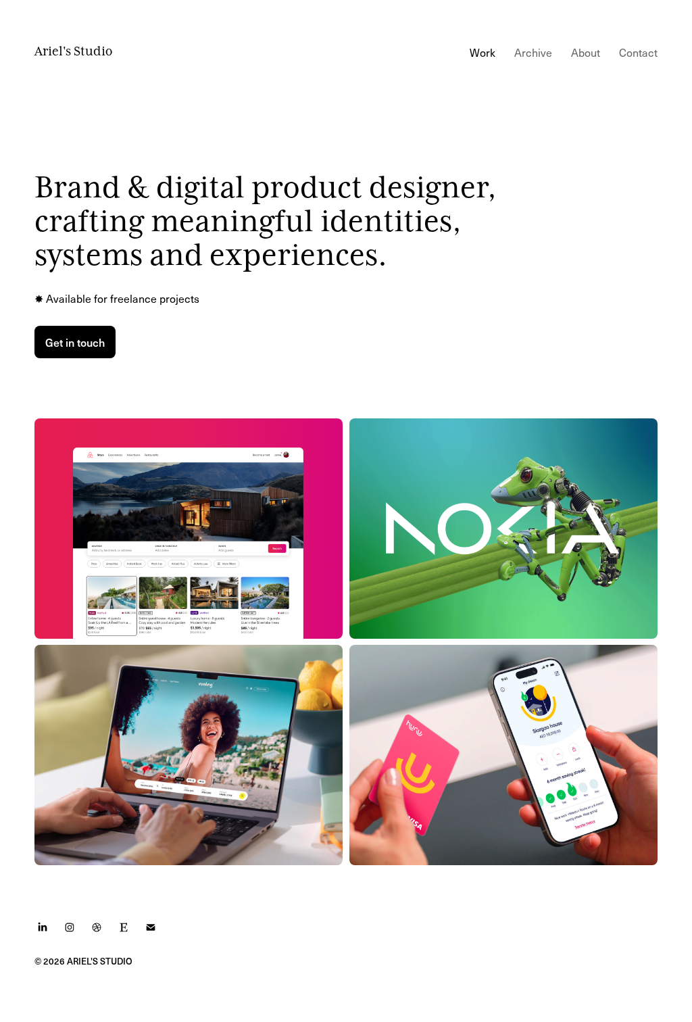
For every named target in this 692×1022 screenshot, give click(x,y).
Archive (533, 52)
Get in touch (75, 342)
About (585, 52)
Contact (638, 52)
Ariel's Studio (73, 51)
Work (482, 52)
